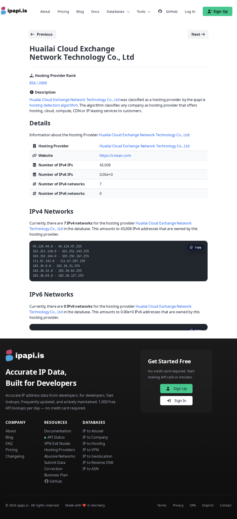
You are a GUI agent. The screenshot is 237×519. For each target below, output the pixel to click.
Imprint (208, 505)
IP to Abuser (93, 431)
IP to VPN (91, 449)
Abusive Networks (59, 456)
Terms (161, 505)
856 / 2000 (38, 82)
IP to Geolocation (97, 456)
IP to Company (95, 437)
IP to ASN (90, 468)
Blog (80, 11)
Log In (190, 11)
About (45, 11)
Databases (115, 11)
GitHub (55, 481)
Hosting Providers (59, 449)
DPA (193, 505)
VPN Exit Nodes (57, 443)
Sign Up (220, 11)
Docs (95, 11)
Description (45, 92)
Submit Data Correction (54, 465)
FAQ (9, 443)
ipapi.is (22, 505)
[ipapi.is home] (14, 11)
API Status (56, 437)
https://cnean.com (115, 155)
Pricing (63, 11)
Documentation (57, 431)
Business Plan (56, 475)
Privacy (178, 505)
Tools (141, 11)
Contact (225, 505)
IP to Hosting (94, 443)
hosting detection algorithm (53, 105)
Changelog (15, 456)
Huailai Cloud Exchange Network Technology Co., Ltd (74, 99)
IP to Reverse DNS (98, 462)
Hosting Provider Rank (55, 75)
